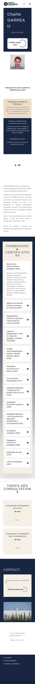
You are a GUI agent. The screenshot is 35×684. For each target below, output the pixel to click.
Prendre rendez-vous (15, 43)
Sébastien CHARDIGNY (12, 664)
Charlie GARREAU (10, 661)
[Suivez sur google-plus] (19, 165)
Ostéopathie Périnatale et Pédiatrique (17, 103)
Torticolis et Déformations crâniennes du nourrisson (17, 122)
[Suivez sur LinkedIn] (15, 165)
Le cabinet (8, 658)
